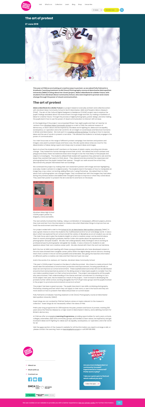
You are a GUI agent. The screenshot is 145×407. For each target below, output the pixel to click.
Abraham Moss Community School (57, 125)
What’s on (48, 4)
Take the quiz (90, 384)
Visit (40, 4)
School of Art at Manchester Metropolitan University (81, 229)
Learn (67, 4)
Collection (58, 4)
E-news (95, 10)
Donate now (110, 10)
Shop (80, 4)
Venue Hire (88, 4)
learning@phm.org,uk (71, 329)
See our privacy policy (86, 403)
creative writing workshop (78, 132)
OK (119, 403)
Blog (73, 4)
